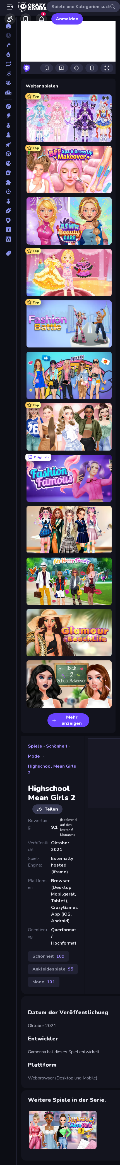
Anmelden (67, 19)
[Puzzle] (8, 182)
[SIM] (8, 201)
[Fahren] (8, 154)
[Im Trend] (8, 54)
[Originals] (8, 73)
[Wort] (8, 239)
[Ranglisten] (8, 92)
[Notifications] (41, 19)
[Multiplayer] (8, 82)
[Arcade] (8, 125)
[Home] (8, 26)
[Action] (8, 116)
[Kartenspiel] (8, 172)
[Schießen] (8, 191)
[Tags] (8, 253)
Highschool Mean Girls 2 (52, 769)
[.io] (8, 163)
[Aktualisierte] (8, 64)
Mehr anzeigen (72, 720)
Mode (34, 756)
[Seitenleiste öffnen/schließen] (10, 6)
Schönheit (57, 746)
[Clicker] (8, 144)
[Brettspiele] (8, 135)
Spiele (35, 746)
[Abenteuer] (8, 106)
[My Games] (25, 19)
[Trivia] (8, 229)
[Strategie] (8, 220)
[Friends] (10, 19)
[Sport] (8, 210)
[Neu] (8, 45)
